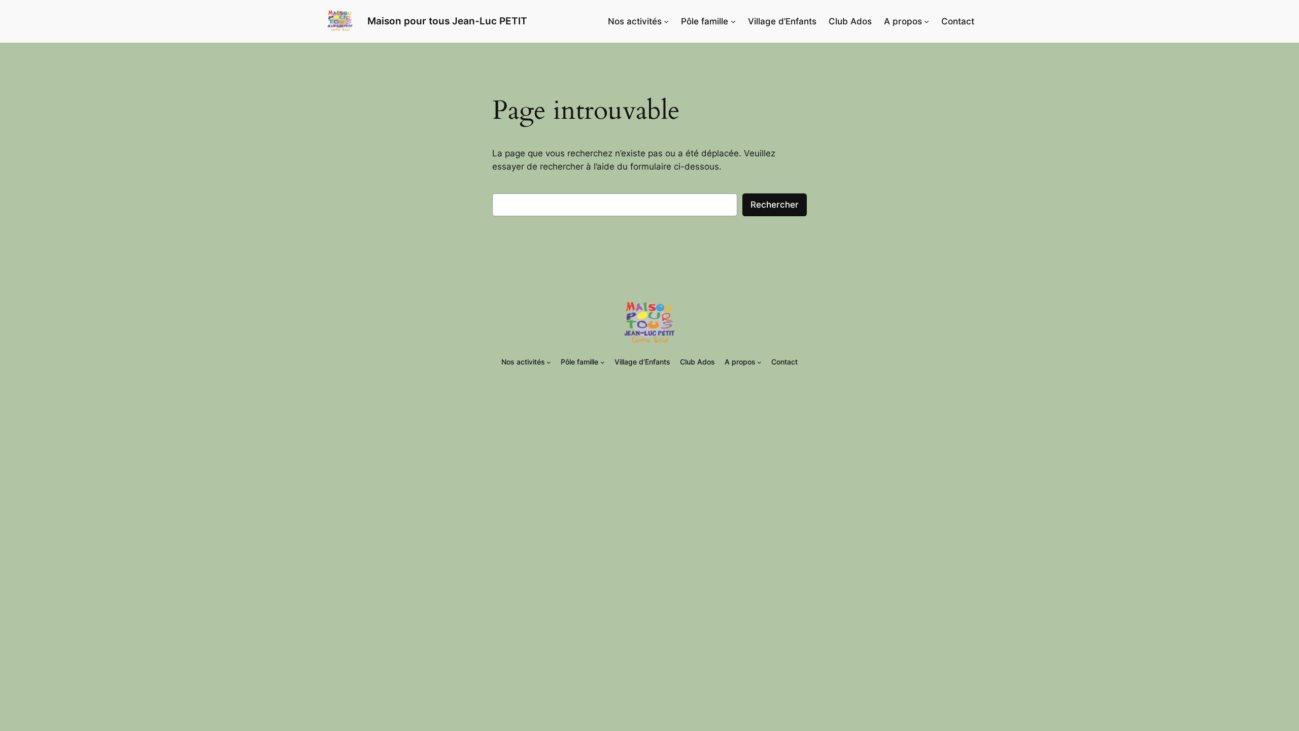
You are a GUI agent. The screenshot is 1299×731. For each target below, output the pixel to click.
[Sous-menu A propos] (926, 21)
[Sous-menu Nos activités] (666, 21)
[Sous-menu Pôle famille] (733, 21)
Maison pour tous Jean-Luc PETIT (447, 21)
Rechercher (774, 205)
